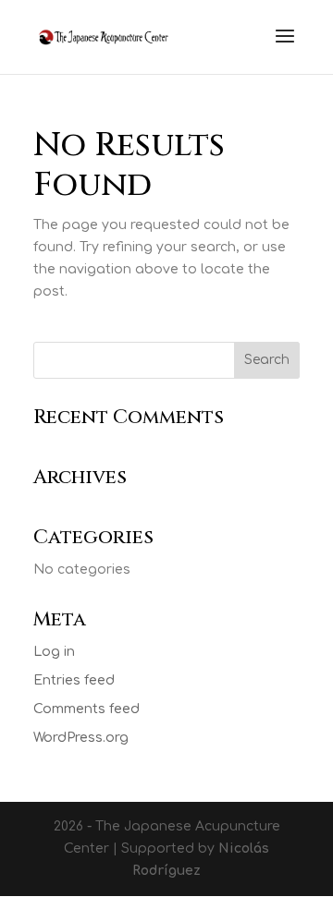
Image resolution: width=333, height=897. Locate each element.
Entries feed (74, 680)
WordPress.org (81, 738)
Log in (54, 652)
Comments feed (86, 709)
